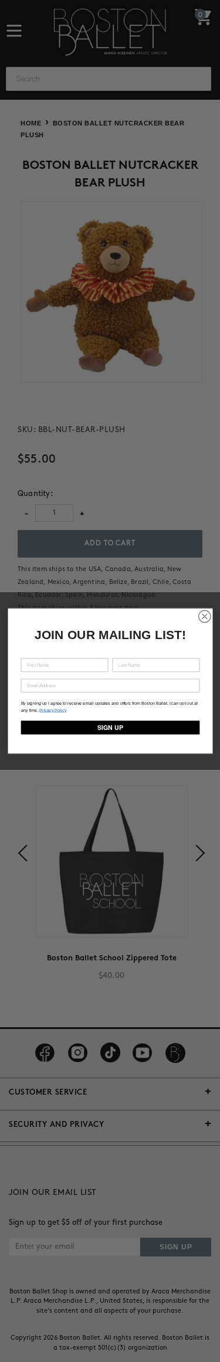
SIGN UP (110, 727)
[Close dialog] (204, 616)
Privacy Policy (52, 710)
